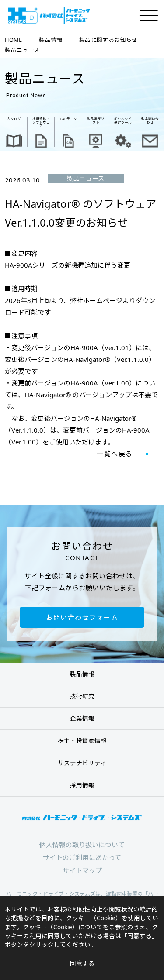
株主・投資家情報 (82, 741)
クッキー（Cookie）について (63, 927)
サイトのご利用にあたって (82, 857)
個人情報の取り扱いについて (82, 845)
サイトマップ (82, 870)
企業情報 (82, 718)
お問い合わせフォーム (82, 617)
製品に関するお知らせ (108, 40)
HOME (13, 40)
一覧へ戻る (115, 453)
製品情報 (51, 40)
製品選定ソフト (96, 120)
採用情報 (82, 785)
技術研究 (82, 696)
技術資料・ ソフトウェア (41, 122)
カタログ (14, 119)
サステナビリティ (82, 763)
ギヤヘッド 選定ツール (123, 120)
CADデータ (68, 119)
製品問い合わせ (150, 120)
